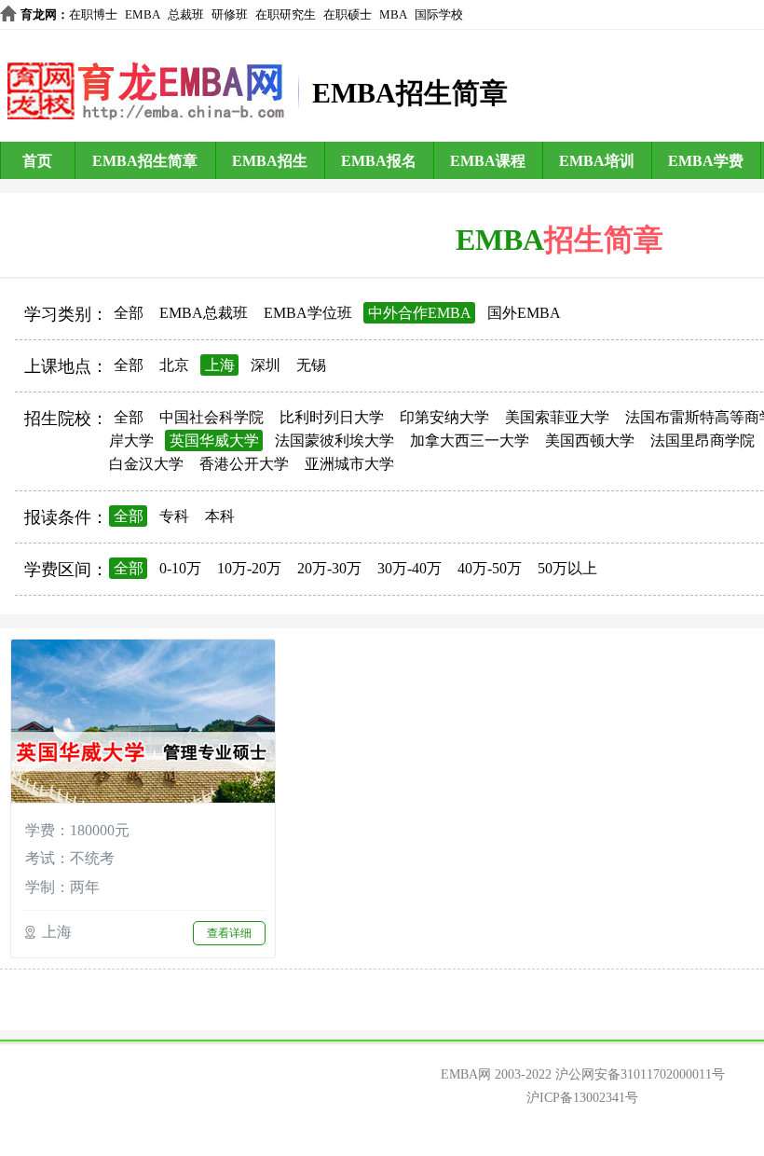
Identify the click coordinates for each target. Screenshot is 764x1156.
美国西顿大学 (589, 440)
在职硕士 (347, 14)
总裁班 (186, 14)
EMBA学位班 (308, 313)
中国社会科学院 (211, 417)
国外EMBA (524, 313)
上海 (220, 365)
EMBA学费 (706, 161)
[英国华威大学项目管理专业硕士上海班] (143, 723)
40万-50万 (489, 568)
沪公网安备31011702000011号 (640, 1074)
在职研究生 (285, 14)
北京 (174, 365)
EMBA (142, 14)
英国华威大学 (214, 440)
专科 (174, 516)
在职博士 (93, 14)
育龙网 (38, 14)
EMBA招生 (269, 161)
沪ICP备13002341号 (582, 1098)
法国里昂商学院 (702, 440)
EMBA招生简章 (145, 161)
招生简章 (603, 239)
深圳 (265, 365)
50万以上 (567, 568)
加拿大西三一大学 (469, 440)
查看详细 (229, 933)
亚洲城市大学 (349, 464)
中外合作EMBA (419, 313)
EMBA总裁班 (203, 313)
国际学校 (439, 14)
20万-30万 (329, 568)
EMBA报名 (378, 161)
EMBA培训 (596, 161)
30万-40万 (409, 568)
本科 (220, 516)
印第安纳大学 (444, 417)
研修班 (229, 14)
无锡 (311, 365)
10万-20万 (249, 568)
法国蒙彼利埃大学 (334, 440)
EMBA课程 (487, 161)
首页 (37, 161)
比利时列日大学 (332, 417)
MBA (393, 14)
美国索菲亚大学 (557, 417)
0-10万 (180, 568)
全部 (128, 313)
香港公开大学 (244, 464)
